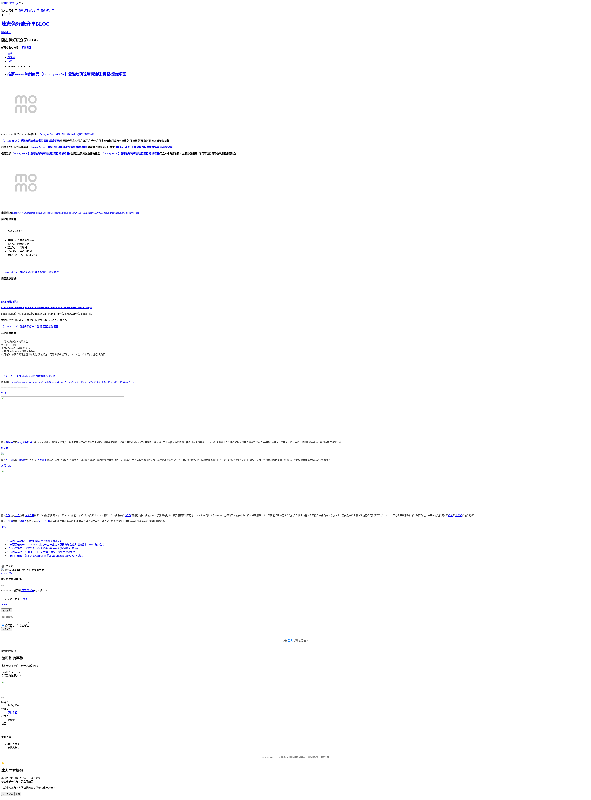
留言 (31, 590)
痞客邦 (25, 590)
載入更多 (6, 610)
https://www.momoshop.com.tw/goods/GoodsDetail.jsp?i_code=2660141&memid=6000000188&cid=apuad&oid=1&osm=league (75, 212)
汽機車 (24, 599)
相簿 (9, 53)
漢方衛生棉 (44, 521)
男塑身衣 (41, 460)
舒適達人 (22, 521)
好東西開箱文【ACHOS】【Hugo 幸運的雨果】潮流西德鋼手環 (41, 552)
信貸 (3, 527)
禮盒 (450, 515)
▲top (4, 604)
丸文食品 (29, 515)
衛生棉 (9, 521)
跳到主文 (6, 32)
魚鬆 (3, 465)
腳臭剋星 (27, 442)
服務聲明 (325, 757)
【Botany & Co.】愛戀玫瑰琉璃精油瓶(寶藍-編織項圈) (66, 134)
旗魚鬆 (128, 515)
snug (3, 392)
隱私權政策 (313, 757)
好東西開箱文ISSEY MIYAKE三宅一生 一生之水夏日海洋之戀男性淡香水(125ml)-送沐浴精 (56, 544)
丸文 (8, 465)
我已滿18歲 (7, 794)
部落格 (11, 57)
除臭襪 (9, 442)
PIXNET (272, 757)
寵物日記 (26, 47)
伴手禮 (458, 515)
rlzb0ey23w (7, 573)
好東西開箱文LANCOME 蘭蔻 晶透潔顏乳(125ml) (34, 541)
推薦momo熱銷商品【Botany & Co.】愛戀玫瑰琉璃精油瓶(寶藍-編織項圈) (67, 74)
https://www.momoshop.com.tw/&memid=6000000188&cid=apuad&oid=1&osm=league (46, 307)
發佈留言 (6, 629)
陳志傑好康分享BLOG (25, 24)
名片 (9, 61)
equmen (21, 460)
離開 (18, 794)
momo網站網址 (9, 301)
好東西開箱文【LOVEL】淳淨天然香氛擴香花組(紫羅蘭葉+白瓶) (42, 548)
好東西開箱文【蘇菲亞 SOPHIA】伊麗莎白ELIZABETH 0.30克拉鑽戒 (45, 555)
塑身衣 (4, 448)
